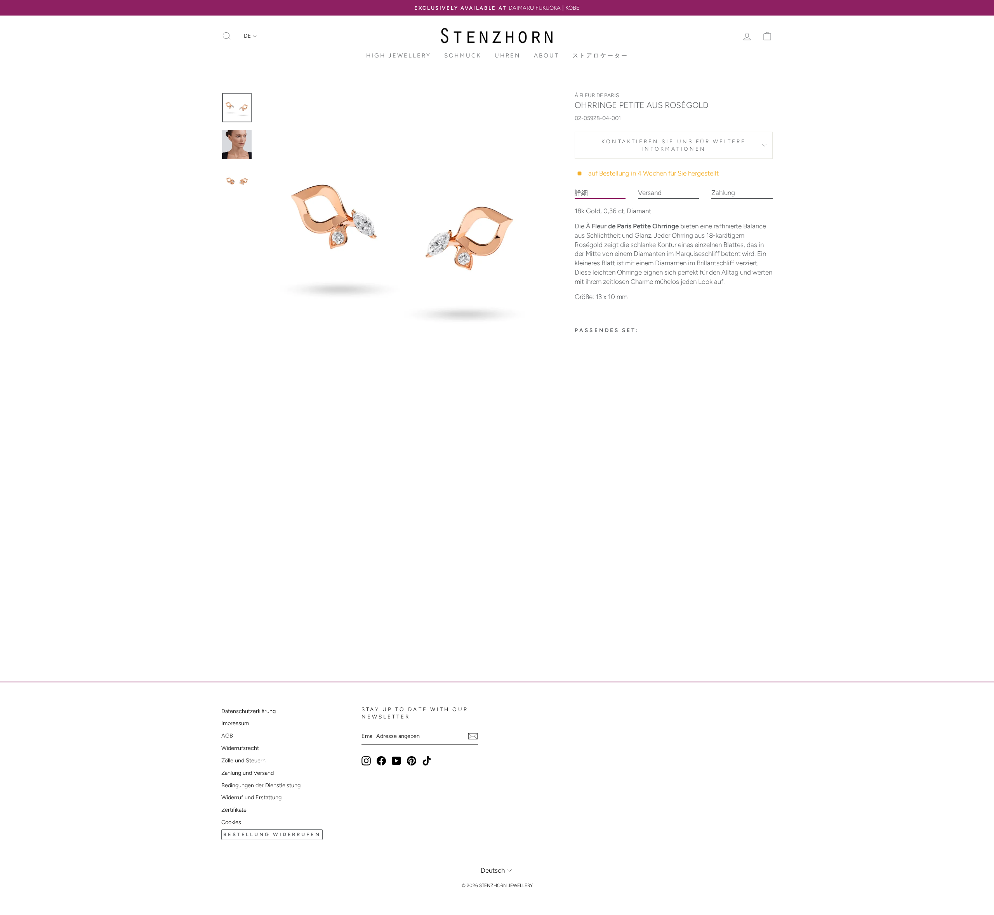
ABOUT (546, 55)
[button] (250, 36)
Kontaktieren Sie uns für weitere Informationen (673, 145)
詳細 (581, 193)
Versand (650, 193)
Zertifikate (234, 809)
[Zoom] (403, 237)
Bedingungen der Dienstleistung (261, 785)
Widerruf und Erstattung (251, 797)
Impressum (235, 723)
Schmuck (462, 55)
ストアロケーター (600, 55)
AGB (227, 735)
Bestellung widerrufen (272, 834)
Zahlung (723, 193)
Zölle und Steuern (243, 760)
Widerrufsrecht (240, 748)
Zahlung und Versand (247, 772)
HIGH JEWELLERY (398, 55)
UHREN (508, 55)
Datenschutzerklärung (248, 711)
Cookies (231, 822)
